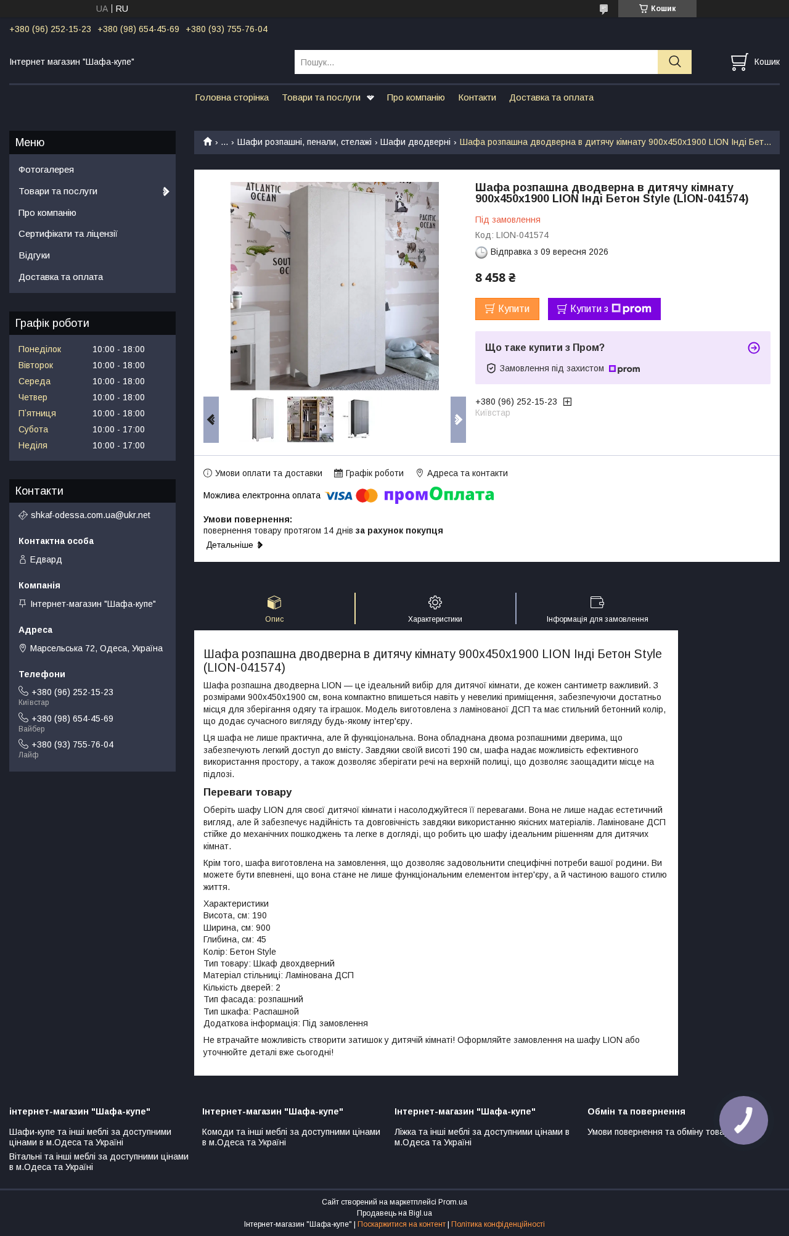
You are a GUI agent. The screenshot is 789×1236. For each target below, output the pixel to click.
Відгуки (34, 255)
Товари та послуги (321, 97)
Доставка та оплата (551, 97)
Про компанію (416, 97)
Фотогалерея (46, 169)
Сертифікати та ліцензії (68, 233)
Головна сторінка (232, 97)
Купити (513, 308)
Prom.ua (452, 1202)
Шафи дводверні (415, 142)
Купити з (589, 308)
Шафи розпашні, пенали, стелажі (304, 142)
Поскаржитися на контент (402, 1224)
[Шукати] (675, 62)
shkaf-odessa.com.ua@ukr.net (90, 515)
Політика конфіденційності (498, 1224)
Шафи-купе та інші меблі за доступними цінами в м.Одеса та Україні (90, 1137)
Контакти (477, 97)
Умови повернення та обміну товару (660, 1132)
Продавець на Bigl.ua (394, 1213)
